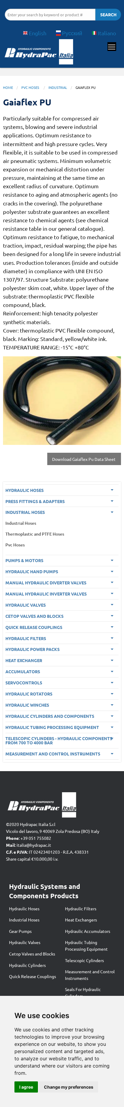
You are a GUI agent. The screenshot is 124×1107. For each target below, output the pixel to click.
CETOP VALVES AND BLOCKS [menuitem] (34, 616)
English (37, 33)
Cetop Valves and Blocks (32, 953)
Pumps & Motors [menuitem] (24, 560)
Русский (72, 33)
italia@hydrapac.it (34, 845)
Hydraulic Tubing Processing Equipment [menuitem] (52, 727)
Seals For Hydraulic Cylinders (83, 993)
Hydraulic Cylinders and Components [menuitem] (49, 716)
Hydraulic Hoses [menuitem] (24, 490)
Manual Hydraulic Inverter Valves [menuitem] (46, 593)
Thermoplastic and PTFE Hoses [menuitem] (34, 534)
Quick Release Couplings (32, 976)
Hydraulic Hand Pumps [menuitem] (31, 571)
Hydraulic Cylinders (27, 965)
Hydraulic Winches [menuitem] (27, 705)
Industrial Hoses (24, 919)
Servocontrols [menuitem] (23, 682)
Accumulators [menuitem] (22, 671)
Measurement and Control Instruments (90, 975)
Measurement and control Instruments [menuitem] (52, 753)
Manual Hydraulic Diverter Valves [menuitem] (45, 582)
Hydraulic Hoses (24, 908)
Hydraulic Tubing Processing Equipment (86, 946)
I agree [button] (26, 1087)
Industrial (57, 87)
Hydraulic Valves (24, 942)
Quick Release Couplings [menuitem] (33, 627)
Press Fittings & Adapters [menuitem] (35, 501)
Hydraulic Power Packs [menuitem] (32, 649)
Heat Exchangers (81, 919)
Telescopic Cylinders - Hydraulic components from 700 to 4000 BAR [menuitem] (58, 740)
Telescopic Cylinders (84, 960)
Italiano (107, 33)
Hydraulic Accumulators (87, 931)
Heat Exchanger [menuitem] (23, 660)
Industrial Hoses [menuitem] (25, 512)
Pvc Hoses (30, 87)
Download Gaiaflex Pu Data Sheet (84, 459)
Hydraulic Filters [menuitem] (25, 638)
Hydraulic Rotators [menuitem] (28, 693)
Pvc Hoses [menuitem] (15, 545)
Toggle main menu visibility (111, 46)
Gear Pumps (20, 931)
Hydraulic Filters (80, 908)
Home (8, 87)
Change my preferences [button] (68, 1087)
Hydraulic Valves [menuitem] (25, 605)
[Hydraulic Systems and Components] (38, 53)
